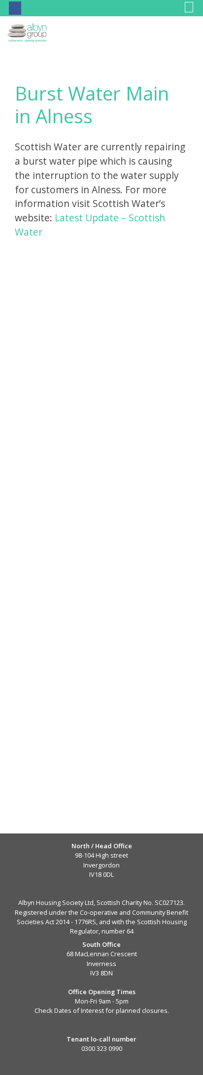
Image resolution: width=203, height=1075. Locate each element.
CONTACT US (47, 7)
